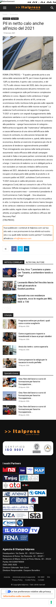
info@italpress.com (22, 238)
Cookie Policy (30, 580)
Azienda (7, 577)
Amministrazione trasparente (24, 577)
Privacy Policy (17, 580)
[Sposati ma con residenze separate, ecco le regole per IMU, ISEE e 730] (9, 298)
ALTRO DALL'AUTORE (35, 262)
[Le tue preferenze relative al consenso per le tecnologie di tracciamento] (51, 602)
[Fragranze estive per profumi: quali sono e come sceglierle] (9, 324)
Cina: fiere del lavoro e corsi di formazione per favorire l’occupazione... (32, 381)
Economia (14, 14)
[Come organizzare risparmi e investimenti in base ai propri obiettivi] (9, 337)
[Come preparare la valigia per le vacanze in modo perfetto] (9, 363)
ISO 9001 (41, 577)
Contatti (41, 580)
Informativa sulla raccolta (16, 596)
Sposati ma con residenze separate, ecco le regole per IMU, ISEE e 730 (35, 298)
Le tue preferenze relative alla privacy (31, 591)
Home (5, 14)
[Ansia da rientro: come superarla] (9, 350)
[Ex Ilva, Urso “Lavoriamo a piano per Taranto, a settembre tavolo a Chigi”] (9, 272)
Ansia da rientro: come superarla (33, 347)
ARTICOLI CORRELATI (13, 262)
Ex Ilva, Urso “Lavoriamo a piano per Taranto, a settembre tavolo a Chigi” (35, 272)
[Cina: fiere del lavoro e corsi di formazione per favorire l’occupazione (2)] (9, 396)
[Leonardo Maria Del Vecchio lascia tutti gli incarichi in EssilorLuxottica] (9, 285)
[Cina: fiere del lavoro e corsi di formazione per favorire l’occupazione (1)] (9, 410)
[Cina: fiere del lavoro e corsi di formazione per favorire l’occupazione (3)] (9, 382)
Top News (15, 19)
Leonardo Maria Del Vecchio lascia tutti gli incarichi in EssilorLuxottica (35, 285)
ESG (48, 577)
